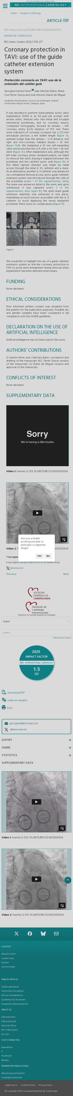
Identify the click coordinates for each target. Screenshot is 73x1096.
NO (48, 556)
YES (39, 556)
